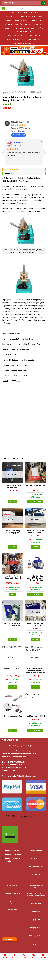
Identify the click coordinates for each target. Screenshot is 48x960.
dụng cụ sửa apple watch (13, 716)
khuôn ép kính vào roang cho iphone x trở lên (13, 624)
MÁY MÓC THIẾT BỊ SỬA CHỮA (31, 16)
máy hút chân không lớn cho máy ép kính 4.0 (35, 532)
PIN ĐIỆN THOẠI (37, 20)
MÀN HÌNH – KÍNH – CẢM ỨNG (28, 13)
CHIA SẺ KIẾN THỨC (34, 39)
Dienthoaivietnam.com (11, 334)
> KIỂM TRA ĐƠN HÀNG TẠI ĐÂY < (24, 43)
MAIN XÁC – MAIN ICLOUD (14, 28)
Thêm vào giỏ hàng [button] (35, 501)
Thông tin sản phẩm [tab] (11, 169)
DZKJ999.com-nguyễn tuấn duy (21, 816)
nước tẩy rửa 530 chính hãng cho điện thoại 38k (12, 577)
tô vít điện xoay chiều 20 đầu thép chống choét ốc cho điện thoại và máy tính (35, 671)
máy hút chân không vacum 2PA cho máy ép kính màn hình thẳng (35, 578)
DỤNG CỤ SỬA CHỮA (21, 20)
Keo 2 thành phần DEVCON (35, 716)
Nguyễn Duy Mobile (20, 122)
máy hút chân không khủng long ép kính (12, 532)
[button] (3, 8)
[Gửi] (43, 3)
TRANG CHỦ (12, 13)
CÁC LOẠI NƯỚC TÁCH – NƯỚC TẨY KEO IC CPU (24, 36)
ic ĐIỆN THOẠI (36, 24)
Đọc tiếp (13, 501)
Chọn (12, 594)
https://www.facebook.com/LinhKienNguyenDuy (21, 344)
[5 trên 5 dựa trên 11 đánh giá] (24, 104)
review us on (17, 135)
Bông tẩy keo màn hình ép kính (35, 486)
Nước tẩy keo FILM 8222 (12, 669)
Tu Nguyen (17, 143)
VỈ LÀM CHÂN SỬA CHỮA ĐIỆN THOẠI (17, 24)
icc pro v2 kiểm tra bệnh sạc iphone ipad (12, 486)
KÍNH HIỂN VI (9, 20)
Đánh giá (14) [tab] (8, 173)
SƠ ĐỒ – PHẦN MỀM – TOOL (16, 39)
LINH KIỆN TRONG (12, 16)
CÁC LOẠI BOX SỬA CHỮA (32, 28)
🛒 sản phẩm (10, 939)
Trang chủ (5, 92)
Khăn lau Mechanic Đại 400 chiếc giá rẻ (35, 624)
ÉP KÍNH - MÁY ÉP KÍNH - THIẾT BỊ (23, 92)
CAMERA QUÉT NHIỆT (24, 32)
